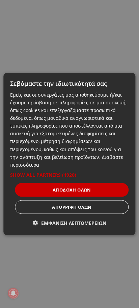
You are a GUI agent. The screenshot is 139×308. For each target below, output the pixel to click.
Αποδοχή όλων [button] (72, 189)
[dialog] (69, 154)
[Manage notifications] (13, 293)
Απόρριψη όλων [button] (71, 207)
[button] (69, 175)
